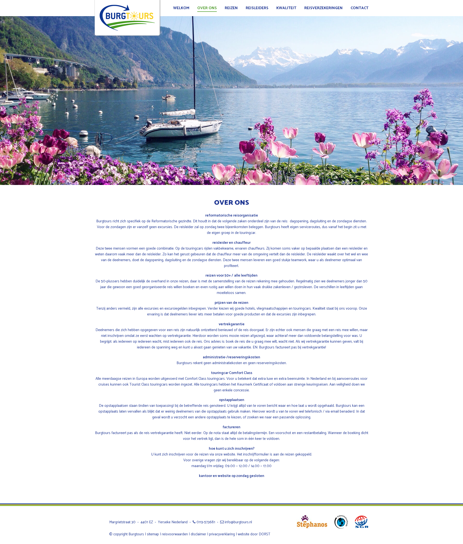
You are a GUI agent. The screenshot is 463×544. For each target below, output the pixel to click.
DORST (264, 534)
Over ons (207, 8)
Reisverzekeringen (323, 8)
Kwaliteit (286, 8)
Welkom (181, 8)
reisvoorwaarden (175, 534)
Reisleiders (257, 8)
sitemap (153, 534)
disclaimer (198, 534)
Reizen (231, 8)
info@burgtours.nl (238, 522)
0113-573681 (205, 522)
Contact (359, 8)
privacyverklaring (222, 534)
